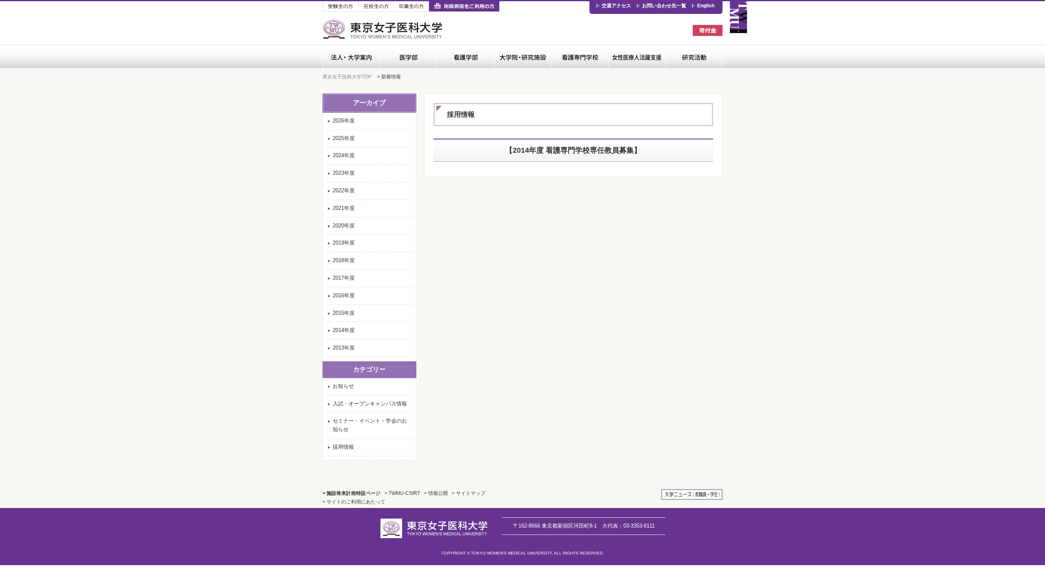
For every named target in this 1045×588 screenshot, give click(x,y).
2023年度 (344, 173)
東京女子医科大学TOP (346, 76)
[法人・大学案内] (351, 56)
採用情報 (343, 447)
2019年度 (344, 243)
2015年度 (344, 313)
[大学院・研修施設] (522, 56)
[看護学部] (465, 56)
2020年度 (344, 226)
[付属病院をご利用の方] (464, 6)
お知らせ (343, 386)
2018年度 (344, 260)
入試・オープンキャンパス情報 (370, 404)
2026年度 (344, 121)
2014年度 (344, 330)
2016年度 (344, 295)
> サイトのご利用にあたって (353, 501)
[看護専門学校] (579, 56)
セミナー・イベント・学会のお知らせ (370, 425)
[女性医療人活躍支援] (636, 56)
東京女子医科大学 (383, 29)
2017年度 (344, 278)
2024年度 (344, 155)
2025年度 (344, 138)
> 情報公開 (436, 493)
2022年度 (344, 190)
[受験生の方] (340, 6)
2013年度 (344, 348)
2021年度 (344, 208)
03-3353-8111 (628, 526)
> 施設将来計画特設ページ (351, 493)
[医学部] (408, 56)
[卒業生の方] (411, 6)
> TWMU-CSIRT (402, 493)
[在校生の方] (376, 6)
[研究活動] (694, 56)
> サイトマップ (468, 493)
